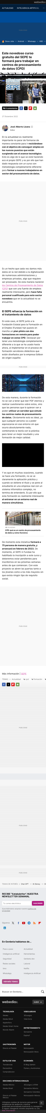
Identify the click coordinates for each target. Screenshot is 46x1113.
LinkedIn (5, 927)
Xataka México (8, 1085)
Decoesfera (7, 1068)
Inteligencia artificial (11, 954)
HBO (41, 41)
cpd (27, 679)
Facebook (21, 108)
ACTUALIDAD (7, 8)
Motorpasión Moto (31, 1052)
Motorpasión (29, 1048)
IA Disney (37, 884)
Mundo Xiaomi (8, 1030)
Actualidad (16, 679)
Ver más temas (10, 982)
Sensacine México (31, 1088)
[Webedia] (40, 2)
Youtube (24, 922)
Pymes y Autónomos (32, 1068)
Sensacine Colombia (32, 1092)
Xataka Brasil (8, 1088)
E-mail (35, 108)
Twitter (26, 108)
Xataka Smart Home (10, 1026)
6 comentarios (11, 108)
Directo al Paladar (10, 1048)
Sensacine (28, 1032)
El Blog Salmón (29, 1065)
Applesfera (7, 1023)
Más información (8, 1110)
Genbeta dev (29, 959)
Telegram (29, 922)
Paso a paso (8, 949)
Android (21, 41)
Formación (37, 679)
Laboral (27, 963)
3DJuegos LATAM (31, 1085)
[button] (21, 126)
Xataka (5, 1015)
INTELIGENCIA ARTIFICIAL (28, 8)
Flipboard (30, 108)
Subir (36, 1002)
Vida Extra (28, 1019)
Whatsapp (32, 41)
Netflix (26, 968)
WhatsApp (7, 973)
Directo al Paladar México (10, 1096)
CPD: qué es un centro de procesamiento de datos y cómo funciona (23, 531)
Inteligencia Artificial (32, 973)
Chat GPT (25, 884)
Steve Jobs (9, 41)
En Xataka (11, 527)
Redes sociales (9, 963)
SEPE (23, 673)
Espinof (27, 1035)
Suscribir (38, 903)
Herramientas (29, 954)
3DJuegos (28, 1015)
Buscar (42, 991)
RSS (34, 922)
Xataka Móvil (8, 1019)
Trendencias (8, 1065)
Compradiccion (9, 1072)
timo (4, 968)
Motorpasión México (32, 1095)
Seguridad (7, 959)
